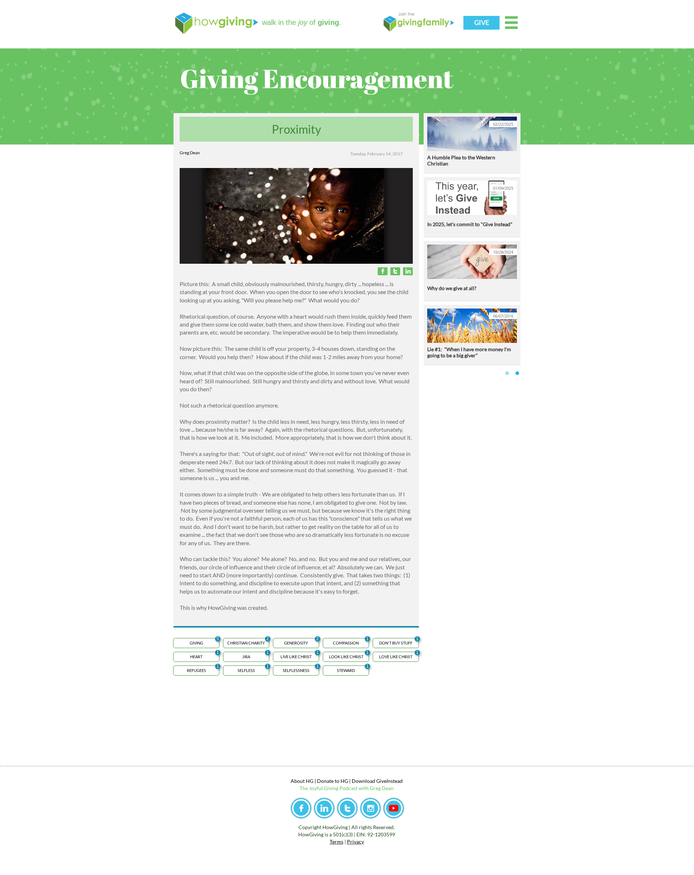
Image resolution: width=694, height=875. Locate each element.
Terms (336, 842)
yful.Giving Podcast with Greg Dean (354, 788)
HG (343, 781)
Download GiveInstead (377, 781)
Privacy (355, 842)
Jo (311, 788)
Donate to (328, 781)
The (304, 788)
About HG (302, 781)
